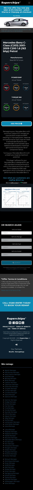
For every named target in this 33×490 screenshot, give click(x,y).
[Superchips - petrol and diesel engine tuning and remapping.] (16, 318)
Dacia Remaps (10, 394)
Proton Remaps (10, 456)
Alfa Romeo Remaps (12, 372)
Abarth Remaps (10, 370)
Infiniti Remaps (10, 414)
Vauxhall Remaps (11, 479)
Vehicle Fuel (16, 244)
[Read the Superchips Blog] (10, 323)
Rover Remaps (10, 463)
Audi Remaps (9, 376)
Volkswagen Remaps (12, 481)
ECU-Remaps (14, 29)
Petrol (11, 31)
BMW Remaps (10, 380)
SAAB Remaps (10, 465)
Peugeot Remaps (11, 452)
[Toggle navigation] (29, 3)
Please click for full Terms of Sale (11, 290)
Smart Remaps (10, 471)
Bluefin (11, 352)
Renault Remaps (10, 459)
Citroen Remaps (10, 390)
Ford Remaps (9, 408)
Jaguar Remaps (10, 416)
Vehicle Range (16, 237)
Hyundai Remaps (11, 412)
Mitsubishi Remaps (11, 446)
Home (9, 29)
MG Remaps (9, 442)
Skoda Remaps (10, 469)
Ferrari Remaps (10, 404)
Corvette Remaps (11, 392)
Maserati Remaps (11, 431)
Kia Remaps (9, 420)
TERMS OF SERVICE (18, 328)
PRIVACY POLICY (9, 326)
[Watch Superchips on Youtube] (20, 323)
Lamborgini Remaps (12, 422)
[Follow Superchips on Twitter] (17, 323)
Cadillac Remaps (10, 382)
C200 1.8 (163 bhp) (18, 31)
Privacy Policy (10, 268)
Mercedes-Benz (22, 29)
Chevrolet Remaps (11, 386)
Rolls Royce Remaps (12, 461)
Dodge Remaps (10, 402)
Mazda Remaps (10, 435)
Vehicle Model (16, 251)
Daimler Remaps (11, 400)
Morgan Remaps (11, 448)
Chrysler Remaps (11, 388)
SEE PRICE (15, 124)
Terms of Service (19, 268)
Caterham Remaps (11, 384)
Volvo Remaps (10, 483)
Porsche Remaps (11, 454)
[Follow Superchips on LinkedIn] (23, 323)
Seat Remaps (9, 467)
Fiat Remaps (9, 406)
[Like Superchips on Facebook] (14, 323)
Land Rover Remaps (12, 424)
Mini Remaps (9, 444)
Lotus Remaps (10, 429)
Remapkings (19, 352)
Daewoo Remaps (11, 396)
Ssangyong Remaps (12, 473)
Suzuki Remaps (10, 475)
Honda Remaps (10, 410)
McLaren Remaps (11, 437)
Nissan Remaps (10, 450)
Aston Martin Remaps (12, 374)
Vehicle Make (16, 229)
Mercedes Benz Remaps (13, 440)
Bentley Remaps (10, 378)
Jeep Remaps (9, 418)
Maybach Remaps (11, 433)
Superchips (24, 338)
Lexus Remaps (10, 426)
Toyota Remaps (10, 477)
